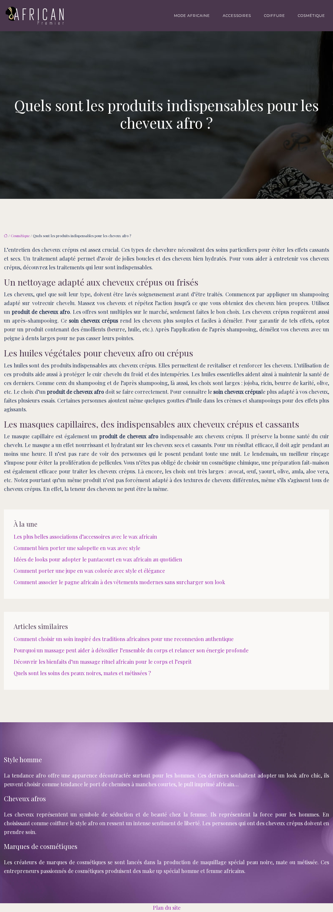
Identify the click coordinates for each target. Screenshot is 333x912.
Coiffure (274, 15)
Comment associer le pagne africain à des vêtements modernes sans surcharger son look (119, 582)
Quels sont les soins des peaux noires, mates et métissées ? (82, 673)
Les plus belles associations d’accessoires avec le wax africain (85, 536)
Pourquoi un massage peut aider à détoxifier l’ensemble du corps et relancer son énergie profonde (131, 650)
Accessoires (237, 15)
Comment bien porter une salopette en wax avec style (77, 548)
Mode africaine (192, 15)
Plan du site (166, 907)
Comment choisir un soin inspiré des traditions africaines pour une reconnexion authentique (123, 639)
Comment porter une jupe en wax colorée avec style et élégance (89, 570)
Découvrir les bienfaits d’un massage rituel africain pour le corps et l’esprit (103, 661)
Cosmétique (311, 15)
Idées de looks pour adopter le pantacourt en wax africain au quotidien (98, 559)
